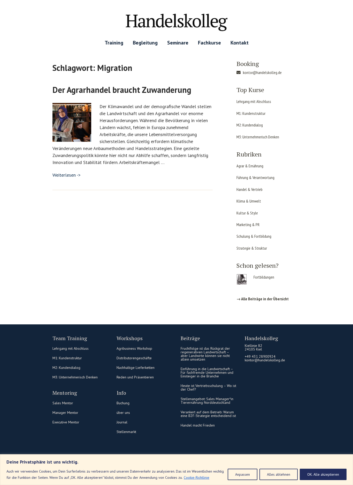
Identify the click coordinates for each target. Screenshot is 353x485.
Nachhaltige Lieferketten (136, 367)
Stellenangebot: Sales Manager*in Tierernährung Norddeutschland (207, 401)
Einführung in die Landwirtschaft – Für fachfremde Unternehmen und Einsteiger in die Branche (207, 372)
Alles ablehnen (278, 474)
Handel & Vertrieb (249, 189)
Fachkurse (209, 42)
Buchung (123, 403)
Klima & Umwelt (248, 201)
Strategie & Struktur (251, 248)
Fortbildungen (264, 277)
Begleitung (145, 42)
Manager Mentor (65, 412)
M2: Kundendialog (249, 125)
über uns (123, 412)
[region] (176, 469)
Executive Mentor (65, 422)
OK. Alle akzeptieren (323, 474)
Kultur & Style (247, 212)
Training (114, 42)
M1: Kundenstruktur (250, 113)
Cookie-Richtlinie (196, 477)
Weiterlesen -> (66, 175)
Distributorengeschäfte (134, 358)
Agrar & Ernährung (249, 165)
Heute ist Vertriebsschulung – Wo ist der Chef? (208, 387)
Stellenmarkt (126, 431)
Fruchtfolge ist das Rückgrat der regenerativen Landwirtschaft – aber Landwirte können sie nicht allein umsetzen (205, 354)
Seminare (177, 42)
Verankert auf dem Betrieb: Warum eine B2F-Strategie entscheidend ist (208, 414)
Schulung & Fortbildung (253, 236)
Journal (122, 422)
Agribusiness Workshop (134, 348)
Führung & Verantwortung (255, 177)
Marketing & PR (247, 224)
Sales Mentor (62, 403)
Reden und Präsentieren (135, 377)
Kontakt (240, 42)
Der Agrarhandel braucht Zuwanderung (121, 89)
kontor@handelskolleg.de (262, 72)
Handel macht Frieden (198, 425)
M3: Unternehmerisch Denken (257, 136)
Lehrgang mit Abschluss (253, 101)
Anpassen (242, 474)
